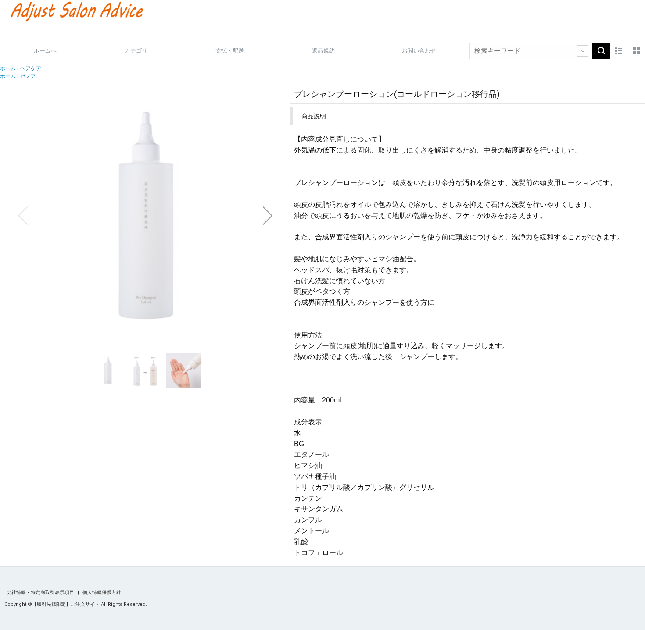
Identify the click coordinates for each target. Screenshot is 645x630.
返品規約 (323, 50)
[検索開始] (601, 51)
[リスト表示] (618, 51)
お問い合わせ (419, 50)
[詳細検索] (582, 51)
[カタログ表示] (636, 51)
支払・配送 (229, 50)
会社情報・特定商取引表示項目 (41, 592)
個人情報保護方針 (101, 592)
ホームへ (45, 50)
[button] (22, 215)
